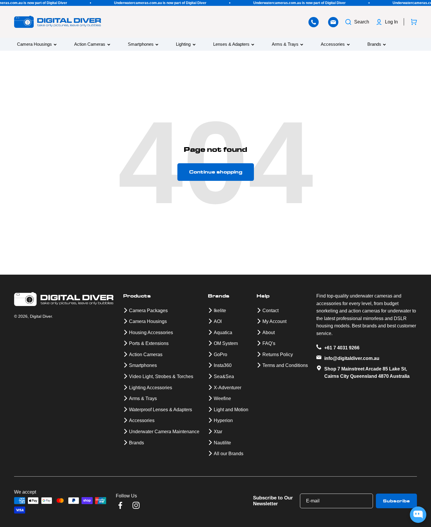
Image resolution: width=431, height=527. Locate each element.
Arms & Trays (285, 44)
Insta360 (223, 365)
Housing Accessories (151, 332)
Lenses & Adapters (231, 44)
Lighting (183, 44)
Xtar (218, 431)
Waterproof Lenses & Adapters (160, 409)
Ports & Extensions (149, 343)
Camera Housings (34, 44)
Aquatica (223, 332)
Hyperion (223, 420)
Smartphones (141, 44)
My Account (274, 321)
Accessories (333, 44)
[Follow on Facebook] (120, 505)
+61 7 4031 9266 (341, 347)
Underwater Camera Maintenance (164, 431)
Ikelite (220, 310)
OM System (226, 343)
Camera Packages (148, 310)
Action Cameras (89, 44)
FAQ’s (268, 343)
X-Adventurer (227, 387)
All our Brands (228, 453)
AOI (218, 321)
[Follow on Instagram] (136, 505)
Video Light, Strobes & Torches (161, 376)
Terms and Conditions (285, 365)
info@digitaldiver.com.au (351, 358)
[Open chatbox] (418, 514)
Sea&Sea (224, 376)
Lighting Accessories (150, 387)
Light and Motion (231, 409)
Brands (374, 44)
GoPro (220, 354)
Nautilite (222, 442)
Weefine (222, 398)
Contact (270, 310)
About (268, 332)
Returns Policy (277, 354)
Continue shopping (215, 172)
